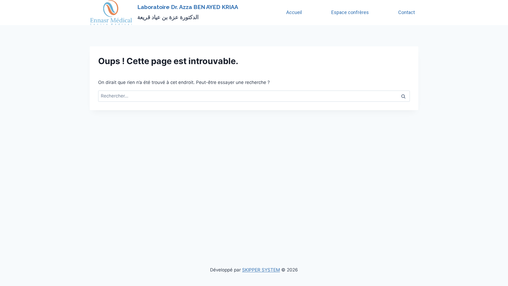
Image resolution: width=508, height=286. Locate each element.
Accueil (294, 12)
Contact (406, 12)
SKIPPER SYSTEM (261, 269)
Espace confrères (350, 12)
